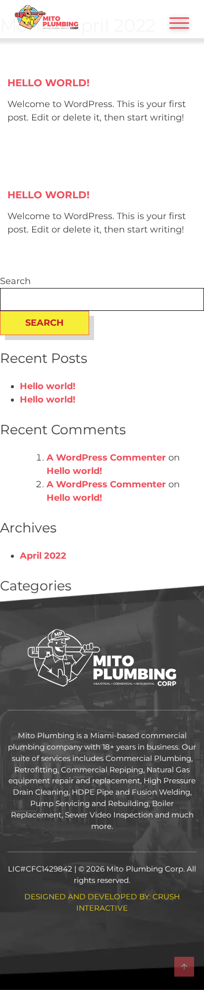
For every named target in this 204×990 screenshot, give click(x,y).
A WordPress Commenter (106, 457)
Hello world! (48, 83)
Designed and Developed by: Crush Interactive (102, 902)
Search (15, 281)
